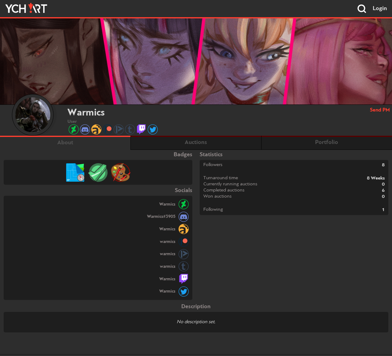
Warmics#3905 (161, 216)
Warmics (167, 204)
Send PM (380, 110)
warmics (167, 242)
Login (380, 9)
